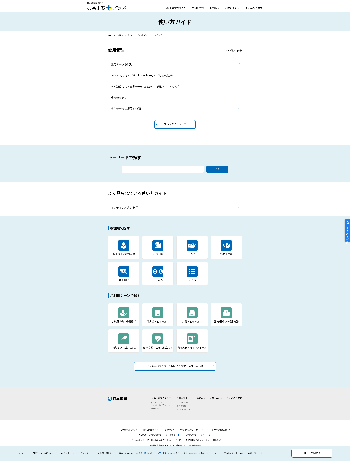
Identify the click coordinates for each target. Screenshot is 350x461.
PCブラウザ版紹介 (184, 409)
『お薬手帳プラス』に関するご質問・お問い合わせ (175, 366)
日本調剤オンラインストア (196, 435)
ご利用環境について (129, 430)
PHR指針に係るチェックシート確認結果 (203, 440)
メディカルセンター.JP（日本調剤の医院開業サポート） (153, 440)
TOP (110, 35)
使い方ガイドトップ (175, 124)
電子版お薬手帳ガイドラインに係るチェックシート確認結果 (175, 445)
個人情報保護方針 (219, 430)
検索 (217, 169)
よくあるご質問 (253, 8)
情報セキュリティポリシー (191, 430)
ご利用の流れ (182, 402)
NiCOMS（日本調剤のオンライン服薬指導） (158, 435)
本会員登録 (181, 406)
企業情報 (168, 430)
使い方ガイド (143, 35)
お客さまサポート (125, 35)
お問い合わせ (232, 8)
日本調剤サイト (149, 430)
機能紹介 (155, 408)
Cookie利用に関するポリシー (145, 453)
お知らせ (215, 8)
